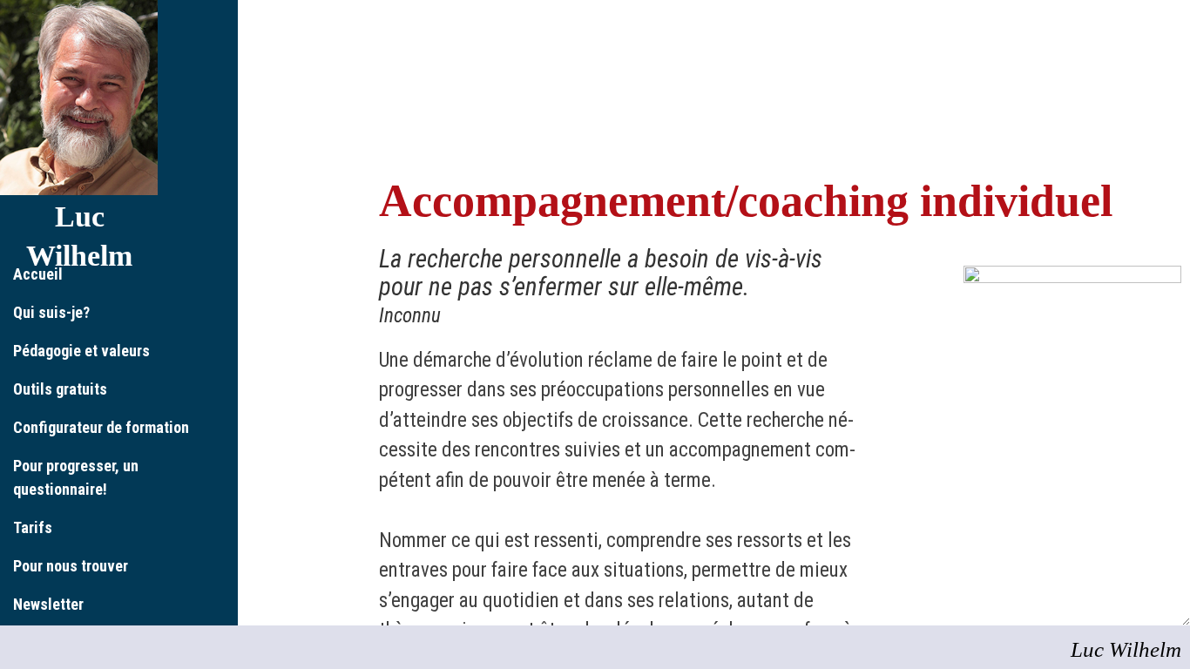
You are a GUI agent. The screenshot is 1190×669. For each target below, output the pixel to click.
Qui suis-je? (51, 312)
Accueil (38, 274)
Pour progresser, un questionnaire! (76, 477)
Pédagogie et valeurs (81, 350)
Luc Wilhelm (1126, 649)
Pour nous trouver (70, 566)
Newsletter (48, 604)
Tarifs (32, 527)
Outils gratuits (60, 389)
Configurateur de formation (101, 427)
